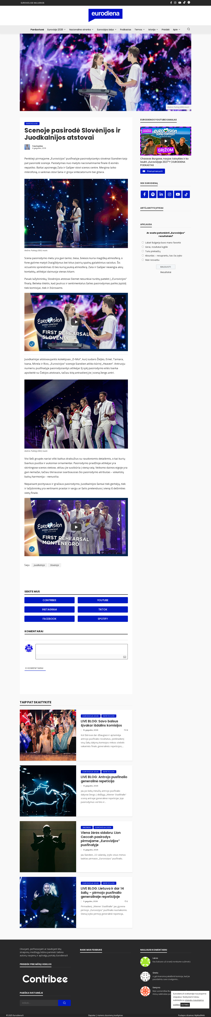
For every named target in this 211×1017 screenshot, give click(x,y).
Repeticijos (32, 123)
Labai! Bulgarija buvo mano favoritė (163, 242)
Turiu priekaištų (153, 251)
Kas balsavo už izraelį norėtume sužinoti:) (171, 961)
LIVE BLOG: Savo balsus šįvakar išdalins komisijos (101, 723)
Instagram (49, 609)
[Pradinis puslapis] (106, 15)
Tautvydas (37, 146)
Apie (175, 29)
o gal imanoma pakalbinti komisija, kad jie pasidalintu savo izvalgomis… (171, 977)
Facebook (50, 619)
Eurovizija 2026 (55, 29)
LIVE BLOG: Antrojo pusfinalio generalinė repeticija (104, 779)
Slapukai (91, 1015)
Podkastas (125, 29)
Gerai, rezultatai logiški (156, 246)
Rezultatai (165, 272)
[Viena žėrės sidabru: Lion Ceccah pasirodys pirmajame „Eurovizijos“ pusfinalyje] (48, 846)
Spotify (103, 619)
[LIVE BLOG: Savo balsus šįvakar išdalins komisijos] (48, 735)
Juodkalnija (39, 565)
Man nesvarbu (152, 259)
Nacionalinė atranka (80, 29)
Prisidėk (166, 29)
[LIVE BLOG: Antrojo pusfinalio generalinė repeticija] (48, 790)
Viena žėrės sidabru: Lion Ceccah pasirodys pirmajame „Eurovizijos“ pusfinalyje (101, 839)
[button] (165, 161)
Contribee (49, 600)
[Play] (76, 322)
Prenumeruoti (155, 171)
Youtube (102, 600)
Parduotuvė (37, 29)
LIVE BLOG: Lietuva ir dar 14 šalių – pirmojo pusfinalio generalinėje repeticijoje (102, 892)
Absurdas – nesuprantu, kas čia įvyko (163, 255)
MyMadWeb (199, 1015)
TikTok (102, 609)
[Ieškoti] (188, 29)
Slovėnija (54, 565)
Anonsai (87, 827)
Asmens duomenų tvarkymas (110, 1015)
